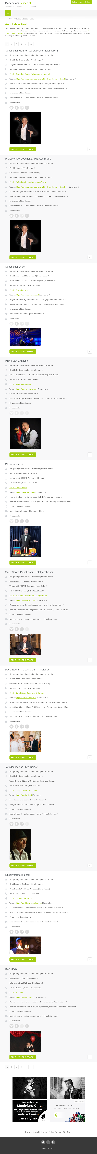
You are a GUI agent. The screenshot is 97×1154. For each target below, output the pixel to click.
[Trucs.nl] (31, 1101)
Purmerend (26, 679)
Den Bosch (26, 884)
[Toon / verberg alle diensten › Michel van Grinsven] (50, 398)
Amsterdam (25, 60)
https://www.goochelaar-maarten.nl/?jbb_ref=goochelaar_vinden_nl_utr (41, 187)
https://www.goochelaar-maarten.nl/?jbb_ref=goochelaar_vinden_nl (40, 79)
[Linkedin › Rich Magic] (22, 1026)
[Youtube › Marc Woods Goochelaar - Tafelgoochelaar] (27, 629)
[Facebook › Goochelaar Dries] (17, 324)
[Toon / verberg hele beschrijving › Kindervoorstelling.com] (50, 908)
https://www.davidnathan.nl (26, 698)
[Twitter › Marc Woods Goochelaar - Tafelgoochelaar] (11, 629)
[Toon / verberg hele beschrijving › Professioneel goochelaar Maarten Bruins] (50, 191)
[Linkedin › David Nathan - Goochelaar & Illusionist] (22, 726)
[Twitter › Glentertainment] (11, 521)
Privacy (53, 1149)
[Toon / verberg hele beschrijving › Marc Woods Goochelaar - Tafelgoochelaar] (50, 605)
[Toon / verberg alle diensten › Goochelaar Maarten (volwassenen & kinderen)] (50, 88)
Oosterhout (26, 581)
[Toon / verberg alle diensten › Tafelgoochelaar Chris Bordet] (50, 804)
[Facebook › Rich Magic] (17, 1026)
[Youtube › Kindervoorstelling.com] (27, 932)
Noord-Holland (14, 60)
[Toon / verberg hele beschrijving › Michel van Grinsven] (50, 393)
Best (23, 978)
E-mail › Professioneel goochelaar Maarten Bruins (27, 182)
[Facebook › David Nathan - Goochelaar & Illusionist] (17, 726)
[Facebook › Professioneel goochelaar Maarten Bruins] (17, 216)
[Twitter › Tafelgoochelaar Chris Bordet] (11, 824)
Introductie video (51, 98)
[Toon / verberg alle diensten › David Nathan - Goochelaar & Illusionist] (50, 707)
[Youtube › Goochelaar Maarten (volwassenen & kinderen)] (27, 108)
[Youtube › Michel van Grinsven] (27, 413)
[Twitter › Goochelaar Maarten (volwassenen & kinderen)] (11, 108)
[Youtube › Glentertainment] (27, 521)
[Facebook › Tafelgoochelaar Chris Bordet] (17, 824)
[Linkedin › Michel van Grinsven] (22, 413)
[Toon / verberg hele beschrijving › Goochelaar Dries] (50, 299)
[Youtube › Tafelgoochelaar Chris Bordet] (27, 824)
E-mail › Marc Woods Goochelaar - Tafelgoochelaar (28, 596)
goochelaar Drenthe (13, 31)
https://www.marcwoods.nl (25, 600)
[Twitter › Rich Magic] (11, 1026)
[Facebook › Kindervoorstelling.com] (17, 932)
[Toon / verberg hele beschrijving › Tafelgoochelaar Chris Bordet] (50, 800)
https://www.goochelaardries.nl (27, 295)
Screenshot (71, 79)
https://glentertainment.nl (25, 492)
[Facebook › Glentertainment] (17, 521)
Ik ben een (81, 2)
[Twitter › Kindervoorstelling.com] (11, 932)
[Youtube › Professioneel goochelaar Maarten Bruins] (27, 216)
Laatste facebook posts (33, 98)
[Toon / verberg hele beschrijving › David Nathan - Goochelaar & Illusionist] (50, 702)
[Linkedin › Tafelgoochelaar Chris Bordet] (22, 824)
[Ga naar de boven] (90, 149)
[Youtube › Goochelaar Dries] (27, 324)
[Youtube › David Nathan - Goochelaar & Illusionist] (27, 726)
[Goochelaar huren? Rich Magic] (69, 1078)
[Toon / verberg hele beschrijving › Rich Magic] (50, 1002)
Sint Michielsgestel (29, 276)
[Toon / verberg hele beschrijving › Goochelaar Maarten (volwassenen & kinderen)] (50, 83)
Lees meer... (32, 36)
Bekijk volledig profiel (22, 149)
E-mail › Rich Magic (16, 992)
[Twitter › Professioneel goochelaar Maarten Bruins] (11, 216)
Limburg (12, 473)
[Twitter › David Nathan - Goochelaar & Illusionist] (11, 726)
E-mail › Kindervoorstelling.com (20, 898)
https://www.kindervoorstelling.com (29, 903)
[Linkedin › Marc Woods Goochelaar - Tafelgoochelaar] (22, 629)
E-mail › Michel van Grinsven (20, 384)
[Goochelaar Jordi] (31, 1078)
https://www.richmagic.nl (25, 997)
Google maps (37, 60)
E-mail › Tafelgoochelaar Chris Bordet (23, 790)
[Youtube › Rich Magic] (27, 1026)
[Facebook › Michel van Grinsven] (17, 413)
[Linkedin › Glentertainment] (22, 521)
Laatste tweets (15, 98)
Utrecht (12, 168)
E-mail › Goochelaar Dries (18, 290)
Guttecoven (21, 473)
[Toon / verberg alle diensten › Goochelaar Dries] (50, 304)
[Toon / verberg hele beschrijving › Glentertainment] (50, 497)
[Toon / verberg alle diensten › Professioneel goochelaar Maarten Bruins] (50, 196)
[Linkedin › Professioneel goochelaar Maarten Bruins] (22, 216)
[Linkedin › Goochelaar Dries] (22, 324)
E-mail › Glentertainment (18, 488)
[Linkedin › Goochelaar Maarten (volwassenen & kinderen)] (22, 108)
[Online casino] (69, 1101)
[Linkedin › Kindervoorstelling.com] (22, 932)
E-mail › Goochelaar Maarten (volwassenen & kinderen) (29, 74)
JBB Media (46, 1149)
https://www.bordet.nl (24, 795)
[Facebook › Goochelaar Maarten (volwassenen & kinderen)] (17, 108)
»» (31, 44)
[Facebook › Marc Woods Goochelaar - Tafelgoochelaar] (17, 629)
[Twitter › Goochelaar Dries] (11, 324)
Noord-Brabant (14, 276)
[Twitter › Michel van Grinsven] (11, 413)
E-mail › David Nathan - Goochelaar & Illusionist (26, 693)
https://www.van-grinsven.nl (26, 389)
